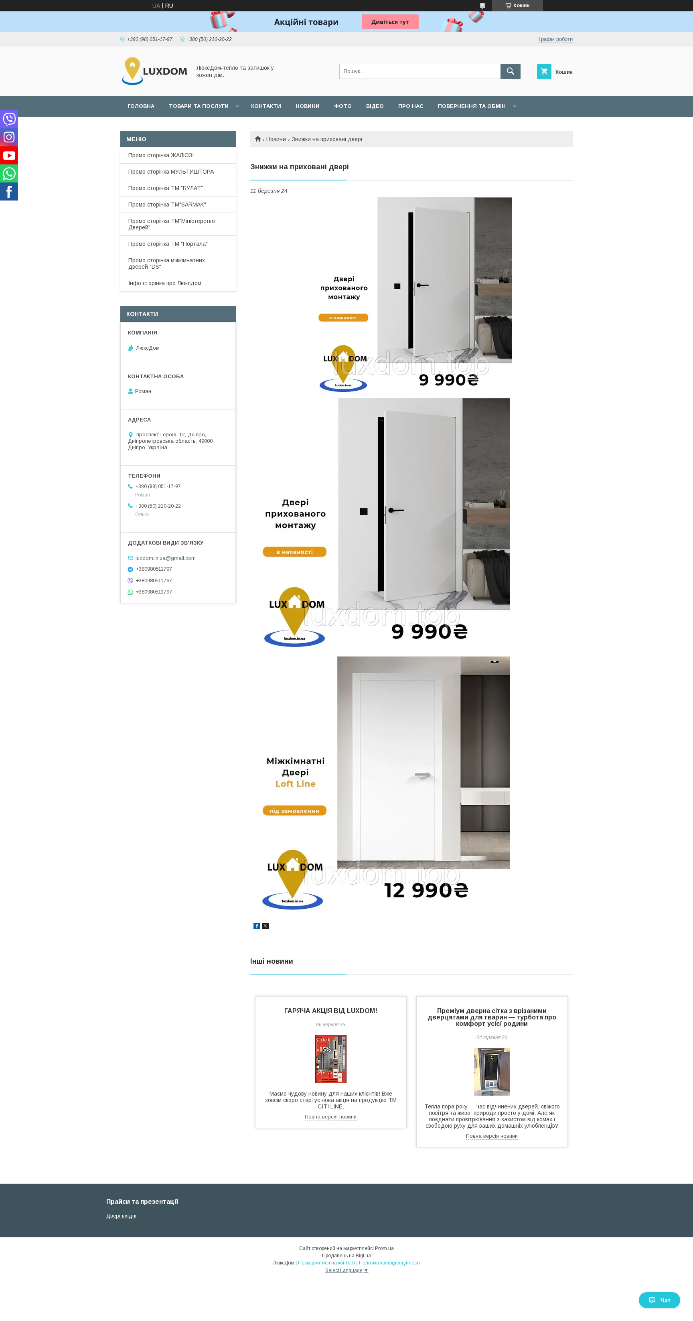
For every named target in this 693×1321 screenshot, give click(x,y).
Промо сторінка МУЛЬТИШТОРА (171, 171)
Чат (666, 1300)
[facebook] (256, 927)
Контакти (266, 106)
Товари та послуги (199, 106)
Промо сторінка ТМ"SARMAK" (167, 204)
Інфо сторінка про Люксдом (164, 283)
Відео (375, 106)
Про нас (411, 106)
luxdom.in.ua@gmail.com (166, 558)
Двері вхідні (121, 1216)
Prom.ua (384, 1248)
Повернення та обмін (472, 106)
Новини (308, 106)
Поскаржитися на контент (326, 1263)
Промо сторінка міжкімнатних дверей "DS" (166, 263)
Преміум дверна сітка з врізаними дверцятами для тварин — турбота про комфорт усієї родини (492, 1017)
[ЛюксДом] (153, 85)
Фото (343, 106)
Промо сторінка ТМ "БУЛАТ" (165, 188)
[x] (265, 927)
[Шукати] (510, 71)
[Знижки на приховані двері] (411, 297)
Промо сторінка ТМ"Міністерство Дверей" (171, 224)
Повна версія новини (331, 1117)
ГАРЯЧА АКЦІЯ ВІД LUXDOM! (330, 1010)
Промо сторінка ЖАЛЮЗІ (161, 155)
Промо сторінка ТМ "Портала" (168, 244)
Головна (141, 106)
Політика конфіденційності (389, 1263)
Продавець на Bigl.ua (346, 1255)
